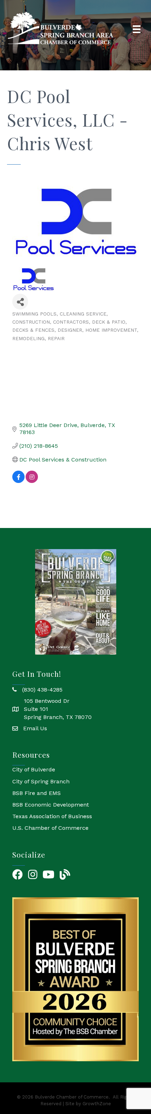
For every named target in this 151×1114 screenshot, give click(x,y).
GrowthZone (97, 1103)
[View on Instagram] (32, 481)
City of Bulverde (33, 769)
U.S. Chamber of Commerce (50, 828)
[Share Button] (20, 302)
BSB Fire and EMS (36, 793)
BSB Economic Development (50, 804)
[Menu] (136, 29)
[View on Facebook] (18, 481)
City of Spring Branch (41, 781)
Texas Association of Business (52, 816)
